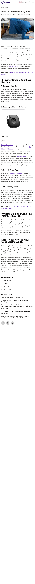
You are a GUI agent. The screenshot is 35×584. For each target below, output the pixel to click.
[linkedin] (12, 323)
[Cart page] (26, 2)
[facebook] (3, 323)
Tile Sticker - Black (7, 290)
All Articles (5, 7)
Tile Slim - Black (6, 287)
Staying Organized (24, 15)
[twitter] (8, 323)
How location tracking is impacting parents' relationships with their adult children (15, 317)
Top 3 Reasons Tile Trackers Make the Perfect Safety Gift (15, 312)
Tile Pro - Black (6, 281)
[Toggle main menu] (33, 2)
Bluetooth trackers (7, 145)
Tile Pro (10, 149)
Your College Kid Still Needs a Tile (12, 297)
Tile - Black (4, 284)
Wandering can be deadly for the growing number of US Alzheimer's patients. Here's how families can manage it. (17, 306)
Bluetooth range (21, 157)
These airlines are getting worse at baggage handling (15, 301)
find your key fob (14, 66)
